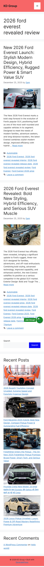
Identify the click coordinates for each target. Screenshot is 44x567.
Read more (17, 145)
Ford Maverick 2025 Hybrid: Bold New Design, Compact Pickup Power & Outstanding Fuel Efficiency (21, 423)
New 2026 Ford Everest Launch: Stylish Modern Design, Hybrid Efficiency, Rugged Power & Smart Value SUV (22, 62)
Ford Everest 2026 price (23, 171)
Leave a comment (15, 174)
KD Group (10, 6)
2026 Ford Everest (15, 156)
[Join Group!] (39, 320)
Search (7, 341)
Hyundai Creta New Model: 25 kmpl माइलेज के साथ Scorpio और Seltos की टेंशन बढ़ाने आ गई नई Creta (21, 489)
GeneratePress (22, 562)
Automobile (12, 153)
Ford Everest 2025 (20, 314)
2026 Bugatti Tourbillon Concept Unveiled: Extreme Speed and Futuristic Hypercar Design (19, 391)
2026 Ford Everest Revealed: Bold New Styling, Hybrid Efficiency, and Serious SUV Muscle (21, 201)
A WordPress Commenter (15, 545)
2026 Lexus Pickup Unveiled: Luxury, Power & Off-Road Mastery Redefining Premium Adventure (22, 521)
